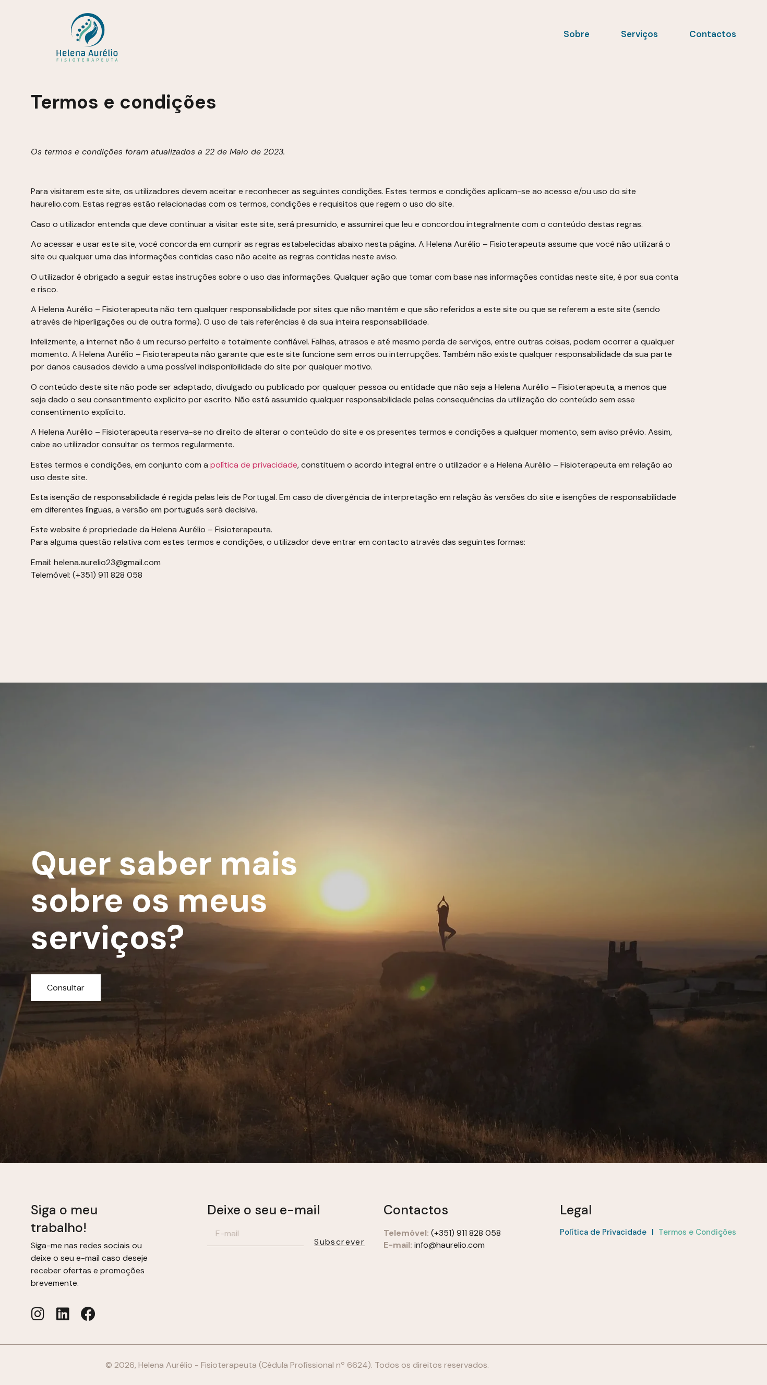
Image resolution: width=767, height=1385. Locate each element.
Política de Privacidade (603, 1232)
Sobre (577, 34)
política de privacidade (253, 464)
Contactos (712, 34)
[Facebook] (88, 1314)
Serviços (639, 34)
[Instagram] (38, 1314)
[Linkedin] (63, 1314)
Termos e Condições (697, 1232)
